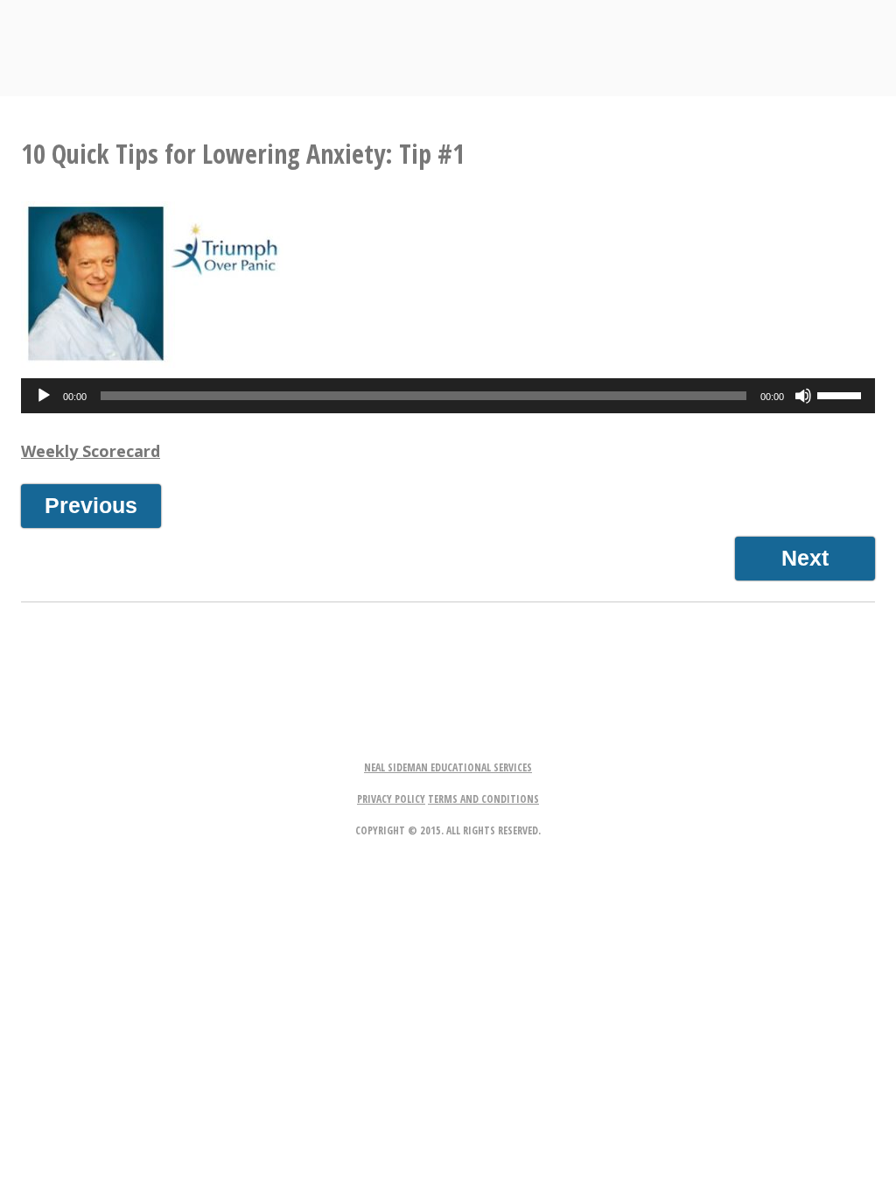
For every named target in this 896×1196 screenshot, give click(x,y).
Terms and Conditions (483, 798)
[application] (448, 395)
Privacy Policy (391, 798)
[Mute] (803, 396)
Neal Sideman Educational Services (448, 767)
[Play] (43, 396)
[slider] (841, 394)
